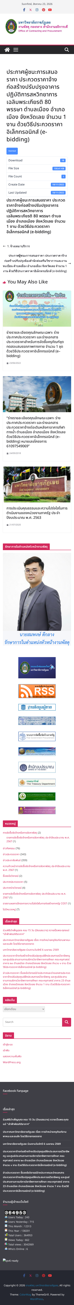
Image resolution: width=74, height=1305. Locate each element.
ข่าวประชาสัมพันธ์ (12, 860)
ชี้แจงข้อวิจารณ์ (10, 876)
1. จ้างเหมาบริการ (18, 246)
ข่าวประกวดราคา (11, 854)
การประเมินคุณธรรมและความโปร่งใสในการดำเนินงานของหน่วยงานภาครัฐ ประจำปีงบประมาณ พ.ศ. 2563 (37, 513)
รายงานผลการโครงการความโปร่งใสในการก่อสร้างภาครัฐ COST (35, 903)
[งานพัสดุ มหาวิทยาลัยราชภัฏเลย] (7, 49)
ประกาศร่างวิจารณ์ (12, 888)
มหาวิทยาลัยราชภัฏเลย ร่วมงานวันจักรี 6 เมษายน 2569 (31, 950)
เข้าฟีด (6, 1050)
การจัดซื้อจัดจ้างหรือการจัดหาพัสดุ (20, 833)
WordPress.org (12, 1062)
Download (12, 151)
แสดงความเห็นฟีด (12, 1056)
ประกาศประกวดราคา (13, 882)
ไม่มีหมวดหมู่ (9, 909)
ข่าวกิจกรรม (9, 848)
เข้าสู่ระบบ (8, 1044)
